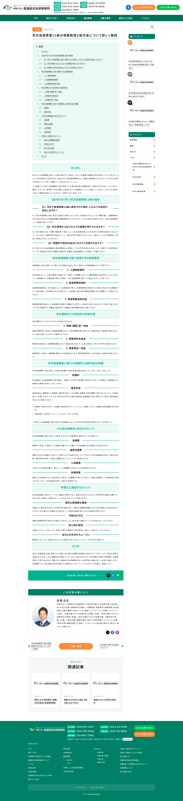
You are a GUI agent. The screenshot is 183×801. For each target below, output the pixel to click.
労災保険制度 (138, 184)
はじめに (44, 51)
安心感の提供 (49, 148)
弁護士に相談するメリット (51, 136)
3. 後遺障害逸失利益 (52, 83)
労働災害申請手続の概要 (129, 760)
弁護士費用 (105, 18)
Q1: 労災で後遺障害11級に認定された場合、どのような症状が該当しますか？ (73, 59)
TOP (36, 18)
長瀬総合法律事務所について (38, 760)
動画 (131, 146)
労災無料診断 (68, 771)
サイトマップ (81, 787)
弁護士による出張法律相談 (73, 767)
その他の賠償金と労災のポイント (53, 116)
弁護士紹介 (32, 768)
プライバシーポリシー (98, 787)
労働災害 (100, 752)
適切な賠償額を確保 (52, 140)
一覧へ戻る (75, 646)
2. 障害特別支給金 (51, 95)
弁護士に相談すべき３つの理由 (131, 752)
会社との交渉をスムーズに (54, 152)
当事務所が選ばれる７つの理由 (39, 756)
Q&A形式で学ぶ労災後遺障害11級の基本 (57, 55)
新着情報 (66, 756)
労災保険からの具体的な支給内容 (54, 87)
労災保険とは (125, 756)
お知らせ (133, 152)
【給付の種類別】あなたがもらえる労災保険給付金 (142, 166)
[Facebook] (113, 575)
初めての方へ (52, 18)
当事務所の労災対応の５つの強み (40, 775)
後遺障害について (126, 768)
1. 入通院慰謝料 (50, 75)
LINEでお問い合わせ (168, 7)
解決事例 (88, 18)
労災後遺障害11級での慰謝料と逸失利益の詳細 (59, 103)
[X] (108, 575)
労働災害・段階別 (103, 756)
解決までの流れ (126, 18)
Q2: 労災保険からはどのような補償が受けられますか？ (65, 63)
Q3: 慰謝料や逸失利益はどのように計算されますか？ (64, 67)
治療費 (46, 120)
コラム (37, 29)
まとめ (43, 156)
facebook (128, 739)
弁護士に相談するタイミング (130, 749)
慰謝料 (46, 107)
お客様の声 (67, 752)
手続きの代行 (49, 144)
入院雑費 (47, 128)
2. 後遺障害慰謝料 (51, 79)
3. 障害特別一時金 (51, 99)
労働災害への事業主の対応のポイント (133, 764)
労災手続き (137, 177)
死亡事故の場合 (126, 771)
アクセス (145, 18)
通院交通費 (48, 124)
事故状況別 (101, 762)
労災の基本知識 (139, 191)
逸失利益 (47, 112)
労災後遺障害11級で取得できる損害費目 (57, 71)
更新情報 (133, 140)
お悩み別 (100, 759)
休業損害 (47, 132)
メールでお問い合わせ (143, 7)
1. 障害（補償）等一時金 (53, 91)
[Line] (117, 575)
